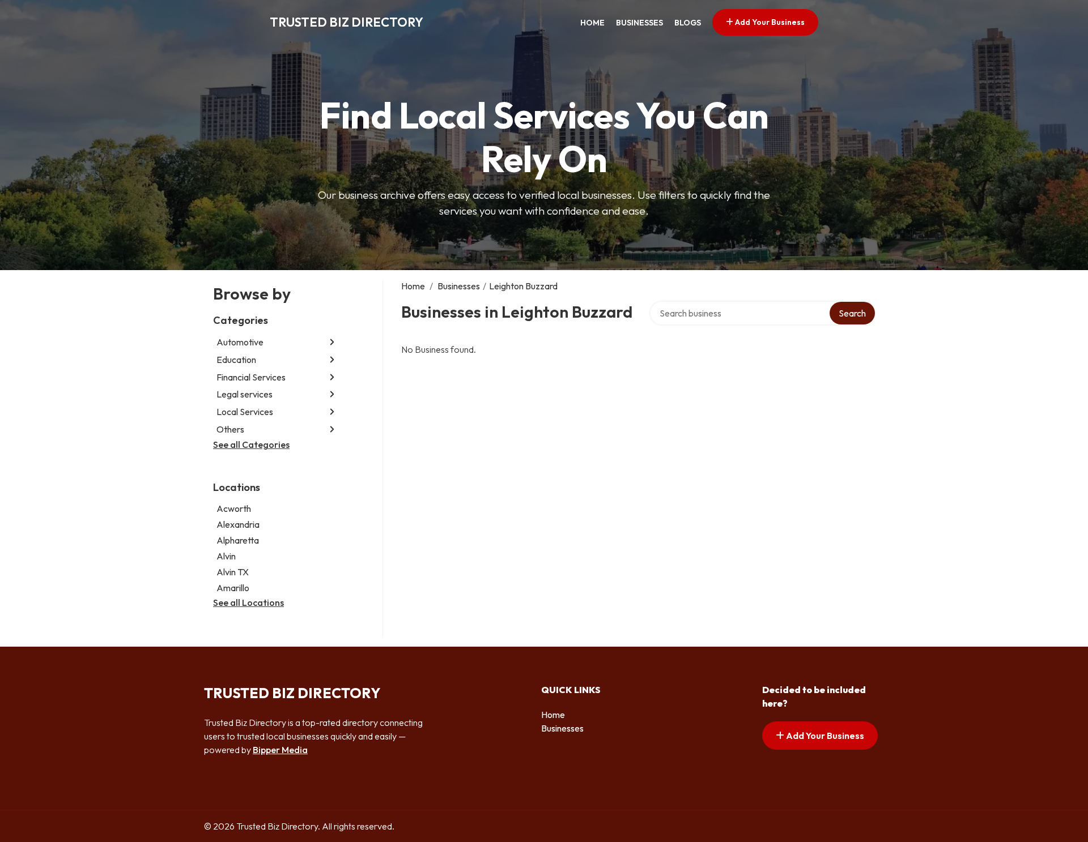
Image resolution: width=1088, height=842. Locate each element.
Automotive (240, 342)
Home (592, 23)
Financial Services (251, 377)
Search (852, 313)
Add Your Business (769, 22)
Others (230, 429)
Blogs (687, 23)
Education (236, 359)
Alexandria (238, 524)
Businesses (639, 23)
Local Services (244, 411)
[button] (332, 342)
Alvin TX (232, 572)
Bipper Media (280, 749)
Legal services (244, 394)
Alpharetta (237, 540)
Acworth (233, 508)
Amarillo (232, 587)
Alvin (226, 556)
